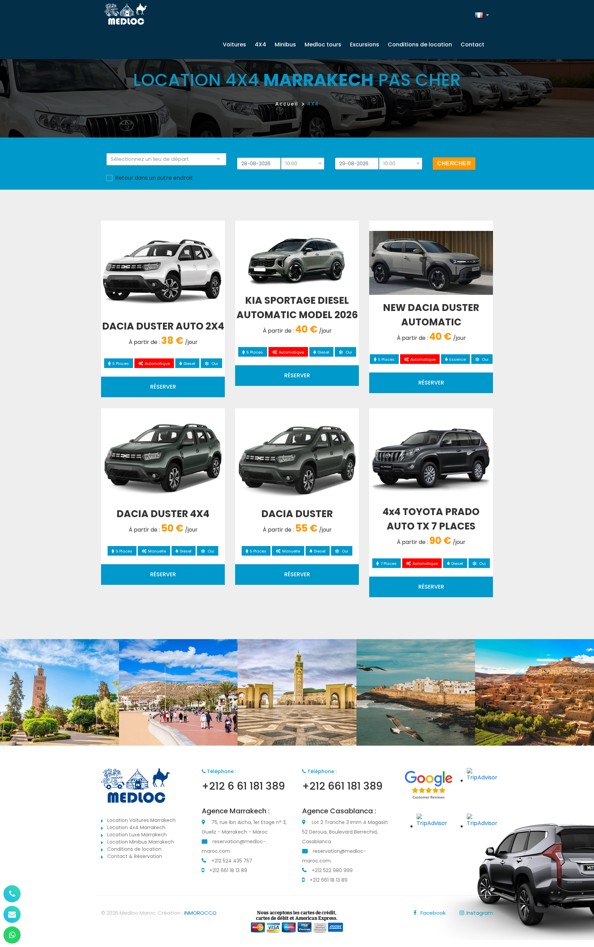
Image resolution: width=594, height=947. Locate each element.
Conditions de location (420, 44)
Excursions (364, 44)
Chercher (454, 163)
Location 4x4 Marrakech (136, 827)
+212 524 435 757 (231, 860)
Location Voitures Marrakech (141, 820)
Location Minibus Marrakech (140, 841)
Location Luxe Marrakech (137, 834)
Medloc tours (323, 44)
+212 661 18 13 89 (228, 870)
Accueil (286, 103)
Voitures (234, 44)
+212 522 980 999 (332, 870)
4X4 (260, 44)
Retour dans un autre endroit (154, 178)
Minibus (285, 44)
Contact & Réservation (134, 856)
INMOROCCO (200, 912)
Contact (472, 44)
